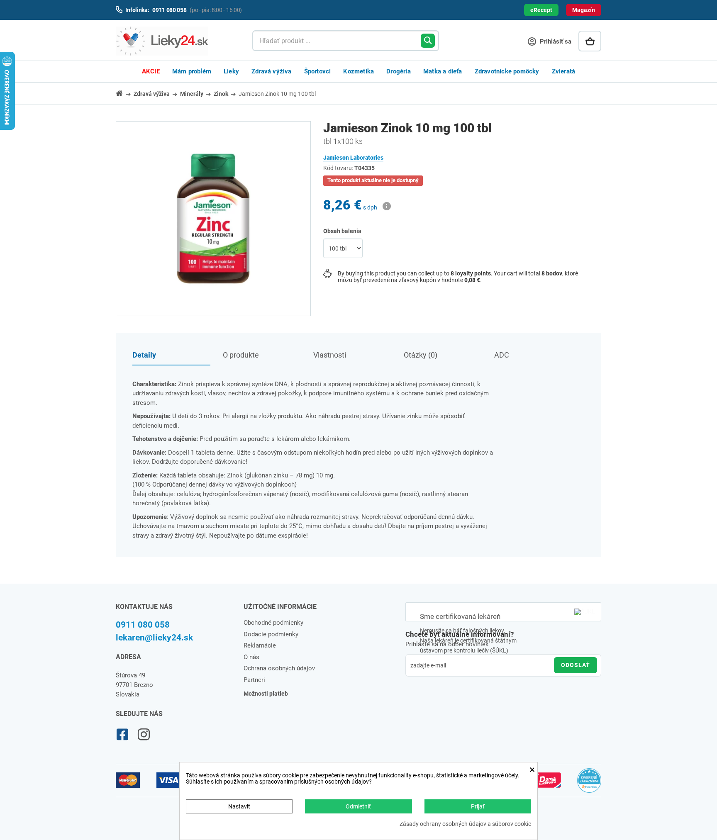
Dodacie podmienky (271, 634)
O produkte (241, 355)
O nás (251, 657)
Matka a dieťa (442, 71)
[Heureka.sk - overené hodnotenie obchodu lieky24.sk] (589, 784)
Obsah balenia (343, 231)
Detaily (144, 355)
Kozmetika (358, 71)
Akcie (151, 71)
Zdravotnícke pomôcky (507, 71)
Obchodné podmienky (273, 622)
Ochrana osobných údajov (279, 668)
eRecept (541, 10)
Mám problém (191, 71)
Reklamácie (260, 645)
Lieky (231, 71)
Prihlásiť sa (554, 41)
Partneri (254, 680)
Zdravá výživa (271, 71)
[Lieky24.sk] (176, 41)
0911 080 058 (143, 625)
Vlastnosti (329, 355)
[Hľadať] (428, 41)
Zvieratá (564, 71)
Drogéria (398, 71)
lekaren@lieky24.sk (154, 638)
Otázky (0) (420, 355)
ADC (501, 355)
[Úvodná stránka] (124, 93)
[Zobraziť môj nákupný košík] (589, 41)
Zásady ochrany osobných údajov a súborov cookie (465, 824)
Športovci (317, 71)
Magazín (583, 10)
